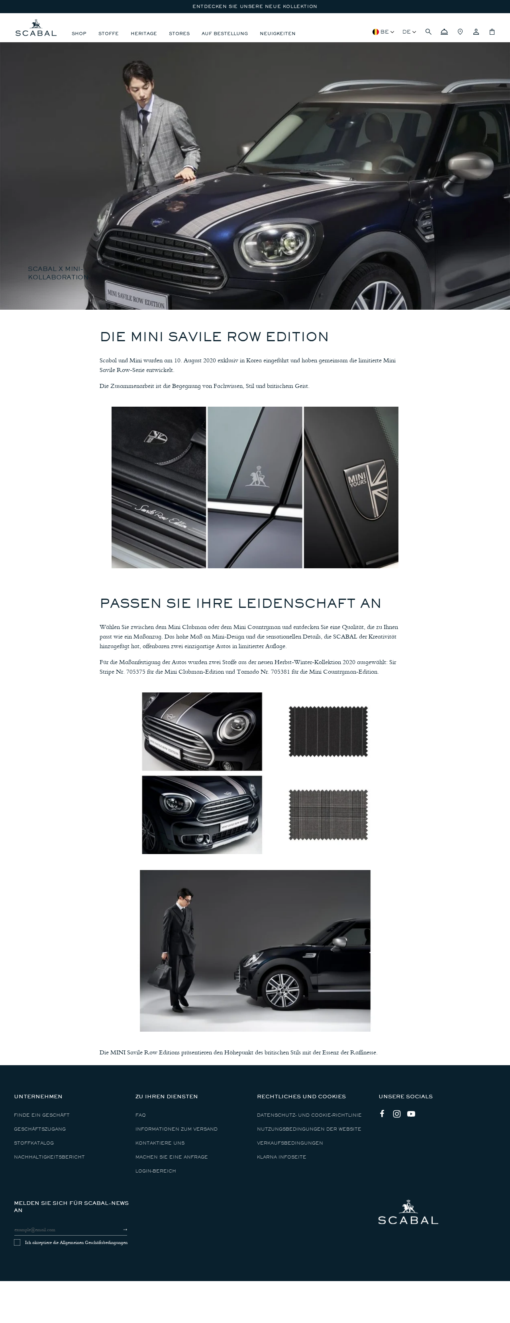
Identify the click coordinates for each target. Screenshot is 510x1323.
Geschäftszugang (40, 1129)
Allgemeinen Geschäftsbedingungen (94, 1242)
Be (385, 32)
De (406, 32)
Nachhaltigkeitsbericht (49, 1157)
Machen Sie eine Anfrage (171, 1157)
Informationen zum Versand (176, 1129)
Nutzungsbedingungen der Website (309, 1129)
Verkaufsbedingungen (290, 1143)
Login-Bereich (155, 1171)
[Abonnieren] (118, 1230)
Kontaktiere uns (159, 1143)
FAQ (140, 1115)
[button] (428, 32)
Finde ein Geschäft (42, 1115)
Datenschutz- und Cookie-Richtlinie (309, 1115)
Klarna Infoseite (281, 1157)
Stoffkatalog (34, 1143)
